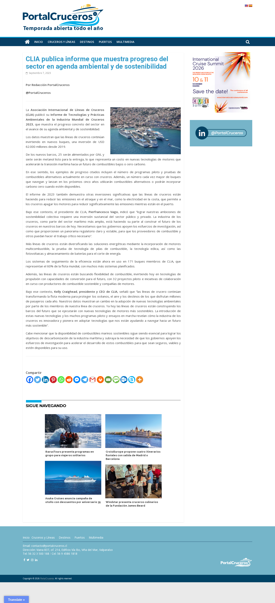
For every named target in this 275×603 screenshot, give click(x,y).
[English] (246, 5)
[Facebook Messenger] (76, 379)
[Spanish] (250, 5)
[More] (139, 379)
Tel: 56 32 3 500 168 (36, 553)
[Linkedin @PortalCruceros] (36, 560)
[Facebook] (29, 379)
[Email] (108, 379)
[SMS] (116, 379)
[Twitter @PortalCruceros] (28, 560)
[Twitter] (37, 379)
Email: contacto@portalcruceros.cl (45, 546)
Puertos (105, 42)
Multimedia (125, 42)
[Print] (100, 379)
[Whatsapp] (61, 379)
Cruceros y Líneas (43, 537)
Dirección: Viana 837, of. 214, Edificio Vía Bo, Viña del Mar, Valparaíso (68, 550)
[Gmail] (92, 379)
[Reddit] (68, 379)
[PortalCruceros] (27, 42)
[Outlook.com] (123, 379)
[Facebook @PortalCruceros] (24, 560)
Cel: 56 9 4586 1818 (64, 553)
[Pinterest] (53, 379)
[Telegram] (84, 379)
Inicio (38, 42)
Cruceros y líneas (61, 42)
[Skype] (131, 379)
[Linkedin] (45, 379)
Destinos (87, 42)
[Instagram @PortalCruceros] (32, 560)
